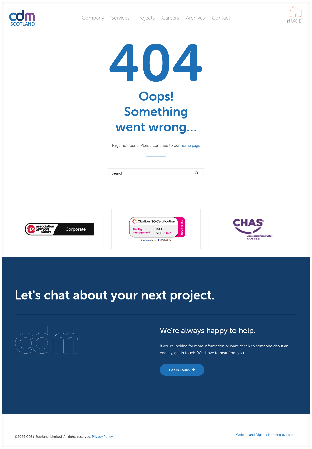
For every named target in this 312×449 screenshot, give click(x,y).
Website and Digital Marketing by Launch (266, 434)
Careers (170, 18)
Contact (221, 18)
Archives (195, 18)
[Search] (156, 173)
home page (190, 145)
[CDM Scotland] (22, 18)
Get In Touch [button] (179, 370)
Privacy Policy (102, 436)
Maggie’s (295, 22)
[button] (196, 173)
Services (120, 18)
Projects (145, 18)
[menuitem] (93, 18)
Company (93, 18)
